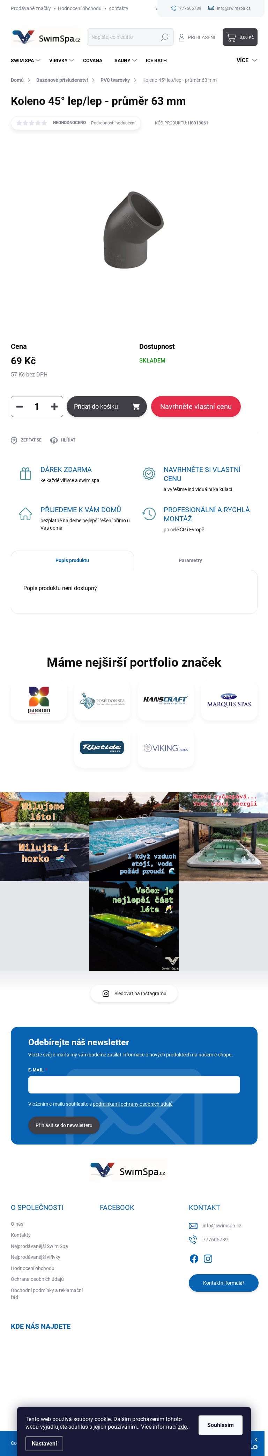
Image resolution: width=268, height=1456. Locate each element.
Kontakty (118, 8)
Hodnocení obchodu (80, 8)
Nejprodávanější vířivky (35, 1257)
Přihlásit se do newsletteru (64, 1125)
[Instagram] (208, 1257)
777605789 (215, 1239)
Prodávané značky (31, 8)
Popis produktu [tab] (72, 560)
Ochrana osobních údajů (37, 1279)
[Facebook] (194, 1257)
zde (182, 1426)
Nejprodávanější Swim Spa (39, 1246)
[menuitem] (26, 60)
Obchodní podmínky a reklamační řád (47, 1294)
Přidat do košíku (96, 406)
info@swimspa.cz (222, 1225)
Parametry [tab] (190, 560)
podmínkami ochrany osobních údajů (133, 1104)
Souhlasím (220, 1425)
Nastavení (44, 1443)
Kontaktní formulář (223, 1283)
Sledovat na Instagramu (140, 993)
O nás (17, 1224)
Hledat (164, 37)
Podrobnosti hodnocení (113, 123)
